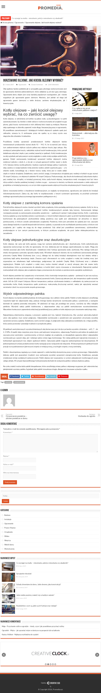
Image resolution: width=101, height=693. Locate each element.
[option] (50, 653)
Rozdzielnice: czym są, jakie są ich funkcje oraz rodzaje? (36, 606)
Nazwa (6, 456)
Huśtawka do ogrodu (86, 415)
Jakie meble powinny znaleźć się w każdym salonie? (35, 595)
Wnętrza (7, 540)
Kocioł (8, 382)
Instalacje (7, 519)
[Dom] (50, 6)
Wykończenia (9, 549)
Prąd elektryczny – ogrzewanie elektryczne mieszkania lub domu (82, 160)
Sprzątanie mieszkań (23, 574)
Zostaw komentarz (37, 84)
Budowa (7, 515)
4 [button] (53, 664)
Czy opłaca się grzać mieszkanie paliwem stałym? (84, 109)
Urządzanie (8, 532)
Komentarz (8, 432)
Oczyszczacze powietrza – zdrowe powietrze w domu (16, 416)
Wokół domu (9, 545)
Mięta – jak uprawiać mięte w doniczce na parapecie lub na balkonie (35, 630)
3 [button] (50, 664)
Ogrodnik (5, 630)
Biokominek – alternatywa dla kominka (84, 134)
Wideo (6, 536)
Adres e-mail (8, 464)
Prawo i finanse (10, 528)
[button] (4, 655)
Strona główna (7, 23)
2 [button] (48, 664)
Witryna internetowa (11, 473)
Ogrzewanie (19, 23)
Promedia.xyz (58, 689)
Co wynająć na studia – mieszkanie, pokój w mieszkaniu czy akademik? (37, 18)
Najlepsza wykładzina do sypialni (26, 635)
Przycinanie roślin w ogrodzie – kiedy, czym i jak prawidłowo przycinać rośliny (35, 626)
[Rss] (51, 686)
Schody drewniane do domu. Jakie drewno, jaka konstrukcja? (38, 584)
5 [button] (55, 664)
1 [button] (46, 664)
